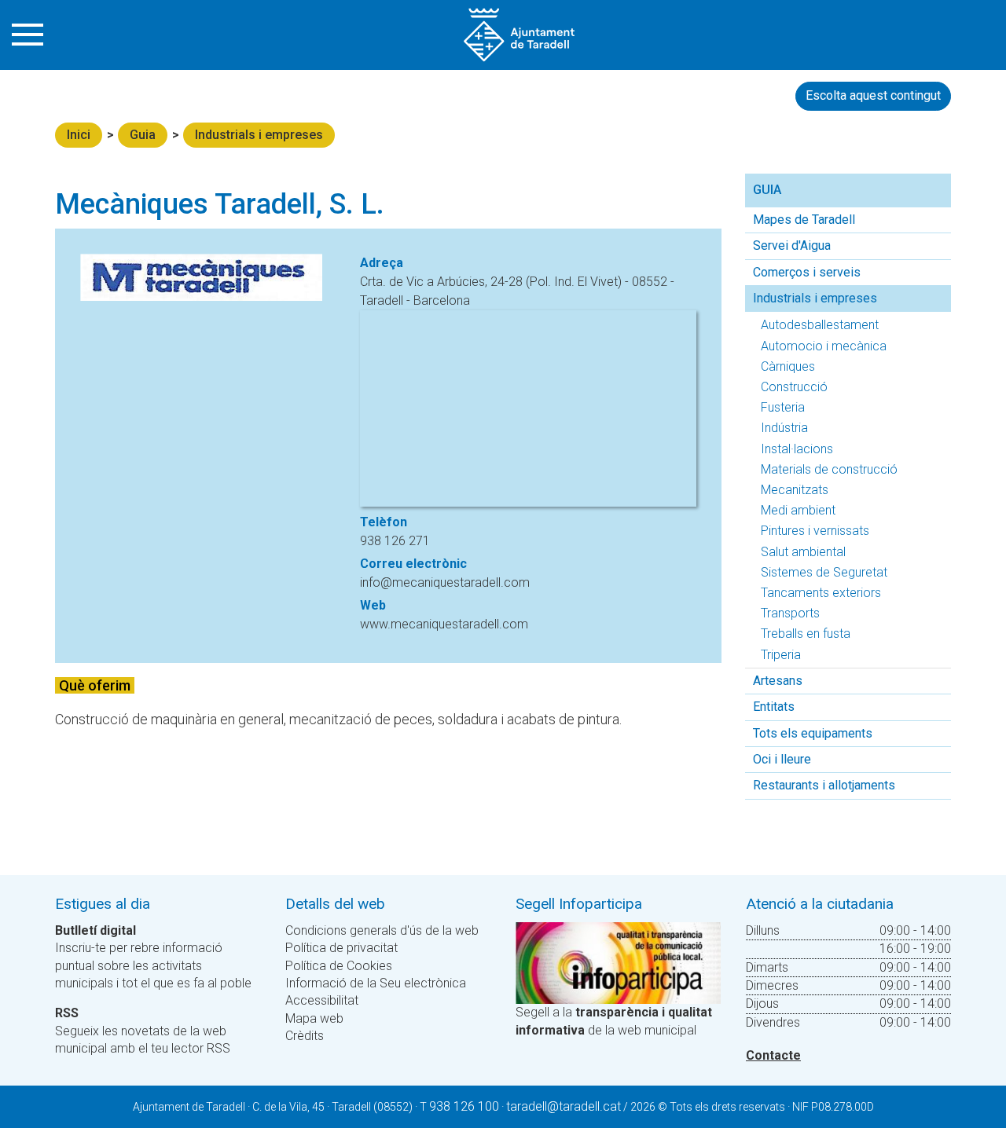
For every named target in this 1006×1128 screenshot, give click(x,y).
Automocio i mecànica (824, 346)
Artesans (777, 680)
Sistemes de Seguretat (824, 572)
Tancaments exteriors (821, 592)
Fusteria (783, 407)
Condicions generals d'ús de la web (382, 930)
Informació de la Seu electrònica (375, 983)
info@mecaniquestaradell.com (445, 582)
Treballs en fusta (805, 633)
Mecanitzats (794, 489)
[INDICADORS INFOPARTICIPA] (618, 961)
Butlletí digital (95, 930)
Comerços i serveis (807, 272)
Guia (143, 134)
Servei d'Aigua (792, 245)
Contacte (773, 1055)
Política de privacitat (341, 947)
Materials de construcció (829, 469)
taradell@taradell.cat (563, 1106)
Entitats (774, 706)
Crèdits (304, 1035)
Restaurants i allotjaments (824, 785)
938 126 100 (464, 1106)
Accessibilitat (321, 1000)
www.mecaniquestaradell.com (444, 624)
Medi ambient (798, 510)
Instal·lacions (797, 448)
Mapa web (314, 1018)
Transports (790, 613)
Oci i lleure (782, 759)
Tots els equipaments (812, 733)
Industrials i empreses (259, 134)
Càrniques (788, 366)
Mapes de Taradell (804, 219)
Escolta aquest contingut (873, 95)
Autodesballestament (820, 324)
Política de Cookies (338, 965)
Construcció (794, 386)
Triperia (781, 654)
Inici (78, 134)
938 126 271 (395, 540)
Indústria (784, 427)
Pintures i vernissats (815, 530)
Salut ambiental (803, 551)
